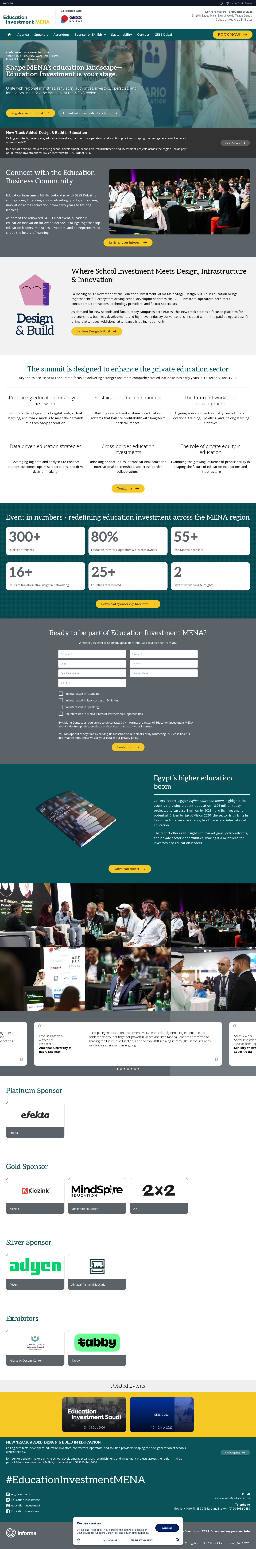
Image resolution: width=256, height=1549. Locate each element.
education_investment (25, 1505)
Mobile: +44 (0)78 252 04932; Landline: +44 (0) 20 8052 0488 (211, 1508)
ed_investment (20, 1494)
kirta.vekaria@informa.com (232, 1498)
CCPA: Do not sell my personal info (226, 1531)
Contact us (125, 488)
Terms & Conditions (186, 1531)
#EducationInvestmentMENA (75, 1480)
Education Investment (25, 1500)
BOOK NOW (229, 34)
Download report (126, 869)
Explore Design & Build (93, 331)
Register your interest (27, 113)
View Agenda (232, 143)
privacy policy (129, 738)
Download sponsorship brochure (87, 113)
